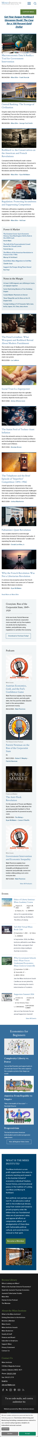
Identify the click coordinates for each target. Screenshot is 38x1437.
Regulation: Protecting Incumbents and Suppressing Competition (19, 203)
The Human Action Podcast (14, 742)
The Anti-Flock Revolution (13, 799)
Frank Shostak (24, 77)
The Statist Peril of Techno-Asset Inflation (18, 431)
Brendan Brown (16, 447)
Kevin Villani (7, 241)
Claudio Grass (8, 264)
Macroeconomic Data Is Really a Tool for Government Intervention (17, 59)
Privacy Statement (8, 1347)
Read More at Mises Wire (10, 594)
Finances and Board (8, 1337)
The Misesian (6, 1303)
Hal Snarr (22, 220)
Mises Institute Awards (10, 1327)
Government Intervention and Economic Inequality (19, 858)
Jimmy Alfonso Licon (18, 401)
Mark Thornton (20, 709)
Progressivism (11, 1127)
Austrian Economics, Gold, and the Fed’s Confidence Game (16, 689)
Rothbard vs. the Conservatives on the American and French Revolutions (18, 153)
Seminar (31, 911)
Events (5, 893)
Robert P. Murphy (21, 758)
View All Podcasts (26, 884)
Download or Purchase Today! (18, 636)
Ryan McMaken (24, 175)
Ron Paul (6, 270)
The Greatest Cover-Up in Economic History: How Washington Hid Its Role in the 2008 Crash (17, 236)
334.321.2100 (11, 1374)
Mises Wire (14, 77)
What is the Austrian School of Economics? (16, 1287)
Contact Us (6, 1351)
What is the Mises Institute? (11, 1314)
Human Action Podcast (10, 1300)
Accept (27, 1433)
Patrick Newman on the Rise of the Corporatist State (17, 748)
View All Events (31, 1018)
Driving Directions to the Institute (13, 1317)
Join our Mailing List (8, 1385)
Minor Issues (10, 682)
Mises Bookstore (7, 1331)
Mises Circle (20, 975)
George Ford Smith (26, 123)
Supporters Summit (29, 1007)
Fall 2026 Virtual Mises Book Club (23, 928)
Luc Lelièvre (15, 360)
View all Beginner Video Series (19, 1142)
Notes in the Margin (13, 278)
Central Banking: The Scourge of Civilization (18, 106)
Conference (19, 1007)
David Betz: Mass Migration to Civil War (17, 261)
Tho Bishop (19, 817)
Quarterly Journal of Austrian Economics (15, 1290)
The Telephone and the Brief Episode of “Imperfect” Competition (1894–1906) (16, 479)
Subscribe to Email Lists (10, 1341)
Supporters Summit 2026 (24, 994)
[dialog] (19, 1425)
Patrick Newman (11, 761)
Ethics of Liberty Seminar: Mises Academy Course (24, 901)
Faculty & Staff (7, 1334)
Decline (9, 1433)
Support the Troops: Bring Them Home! (17, 267)
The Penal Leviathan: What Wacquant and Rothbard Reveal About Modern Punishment (17, 340)
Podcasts (10, 650)
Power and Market (11, 794)
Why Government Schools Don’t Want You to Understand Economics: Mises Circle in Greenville (25, 962)
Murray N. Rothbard (10, 257)
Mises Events (6, 1324)
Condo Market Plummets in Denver (15, 295)
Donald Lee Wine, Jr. (17, 544)
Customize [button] (5, 1429)
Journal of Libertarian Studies (12, 1293)
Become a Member (15, 1241)
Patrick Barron (8, 249)
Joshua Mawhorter (17, 501)
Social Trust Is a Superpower (16, 389)
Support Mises (28, 12)
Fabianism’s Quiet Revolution (16, 530)
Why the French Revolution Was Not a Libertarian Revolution (18, 574)
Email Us (4, 1381)
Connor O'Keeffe (23, 820)
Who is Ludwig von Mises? (10, 1283)
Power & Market (11, 229)
